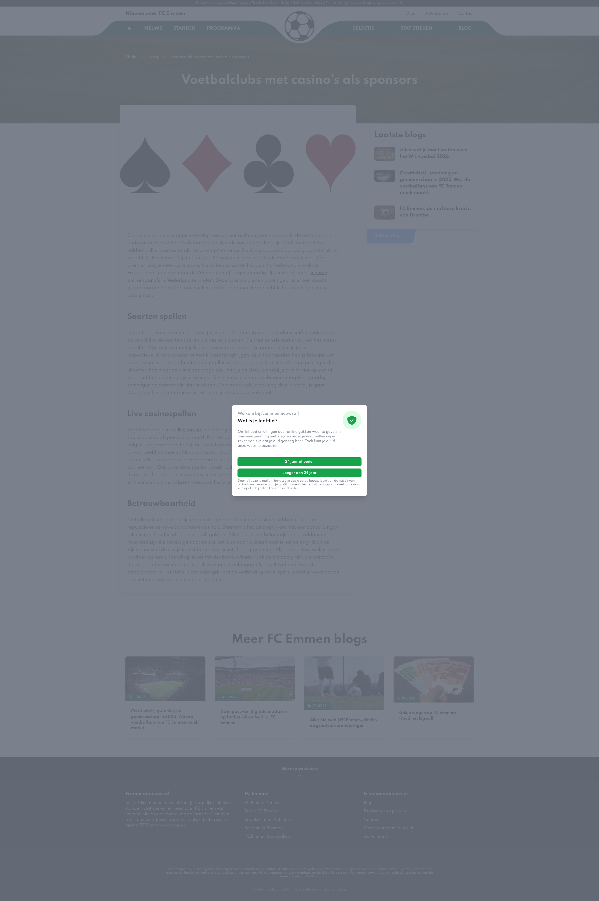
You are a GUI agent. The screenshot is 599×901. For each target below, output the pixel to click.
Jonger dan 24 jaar (300, 473)
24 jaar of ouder (299, 462)
